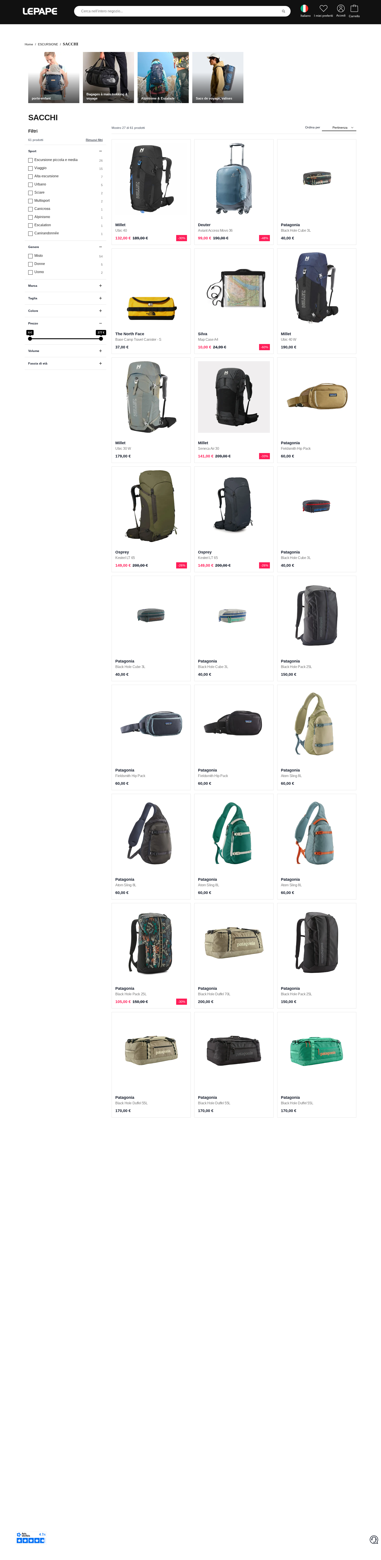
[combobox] (177, 11)
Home (29, 44)
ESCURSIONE (48, 44)
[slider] (30, 339)
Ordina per (312, 127)
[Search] (283, 11)
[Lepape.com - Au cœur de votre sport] (43, 11)
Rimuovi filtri (94, 140)
